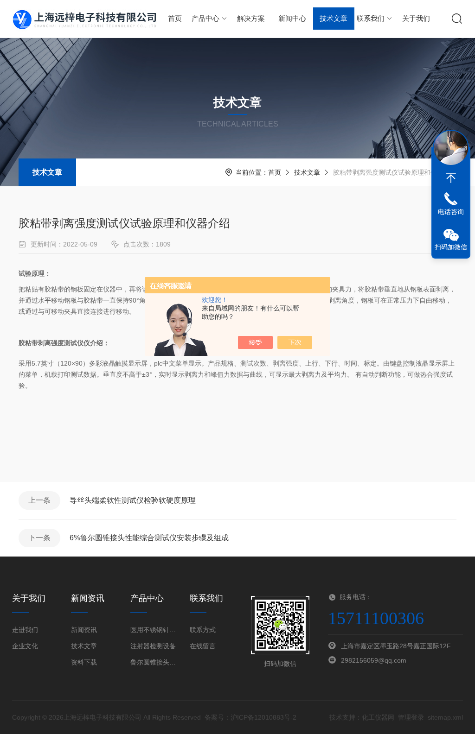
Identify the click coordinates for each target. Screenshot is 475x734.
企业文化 (25, 646)
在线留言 (203, 646)
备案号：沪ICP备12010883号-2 (250, 717)
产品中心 (205, 18)
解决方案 (251, 18)
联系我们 (371, 18)
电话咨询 (451, 211)
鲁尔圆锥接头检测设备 (154, 662)
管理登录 (411, 717)
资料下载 (84, 662)
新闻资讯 (84, 629)
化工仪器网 (378, 717)
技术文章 (333, 18)
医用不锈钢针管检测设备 (154, 629)
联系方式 (203, 629)
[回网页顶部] (450, 178)
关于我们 (416, 18)
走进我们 (25, 629)
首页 (175, 18)
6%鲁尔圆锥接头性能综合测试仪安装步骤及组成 (149, 538)
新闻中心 (292, 18)
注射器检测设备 (153, 646)
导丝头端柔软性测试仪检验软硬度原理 (133, 500)
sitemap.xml (445, 717)
